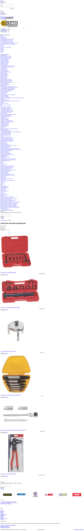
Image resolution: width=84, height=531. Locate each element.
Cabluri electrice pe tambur (5, 209)
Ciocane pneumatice (4, 64)
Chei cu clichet (3, 185)
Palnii (1, 162)
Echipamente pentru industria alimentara (7, 86)
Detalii (6, 274)
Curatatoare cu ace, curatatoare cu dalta (7, 65)
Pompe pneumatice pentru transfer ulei (7, 165)
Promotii (2, 45)
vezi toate (2, 488)
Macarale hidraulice (4, 143)
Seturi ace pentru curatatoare (5, 105)
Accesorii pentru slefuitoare (5, 109)
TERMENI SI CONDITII (5, 527)
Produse (6, 29)
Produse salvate (3, 30)
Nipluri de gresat (3, 176)
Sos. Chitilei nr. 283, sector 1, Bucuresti (8, 501)
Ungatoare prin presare (4, 173)
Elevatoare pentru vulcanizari (5, 153)
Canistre (1, 164)
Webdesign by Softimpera (79, 529)
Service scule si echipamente (5, 47)
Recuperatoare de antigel (4, 156)
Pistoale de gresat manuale (5, 171)
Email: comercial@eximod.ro (5, 503)
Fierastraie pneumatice (4, 70)
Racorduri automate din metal (5, 116)
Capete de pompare (3, 124)
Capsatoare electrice (4, 208)
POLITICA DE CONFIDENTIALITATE (8, 525)
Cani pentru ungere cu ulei (5, 160)
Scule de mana (3, 179)
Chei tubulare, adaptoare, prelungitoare (7, 180)
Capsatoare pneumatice (4, 62)
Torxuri (1, 183)
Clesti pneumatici (3, 68)
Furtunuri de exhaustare (4, 96)
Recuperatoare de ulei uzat (5, 169)
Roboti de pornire (3, 155)
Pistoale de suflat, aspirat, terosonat (6, 82)
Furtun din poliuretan (4, 95)
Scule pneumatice (3, 55)
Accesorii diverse (3, 113)
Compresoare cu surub (4, 125)
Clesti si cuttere (3, 191)
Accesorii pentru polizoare (5, 107)
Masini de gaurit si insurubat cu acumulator (8, 199)
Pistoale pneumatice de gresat (5, 81)
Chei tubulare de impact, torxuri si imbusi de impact (9, 100)
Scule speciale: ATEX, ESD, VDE (6, 42)
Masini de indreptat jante (4, 152)
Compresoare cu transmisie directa (6, 120)
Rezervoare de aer (3, 126)
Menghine (2, 195)
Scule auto (2, 181)
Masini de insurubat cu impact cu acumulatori (8, 197)
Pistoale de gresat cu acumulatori (6, 178)
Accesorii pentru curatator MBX (6, 108)
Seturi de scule (3, 193)
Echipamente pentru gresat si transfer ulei (7, 159)
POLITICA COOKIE (4, 526)
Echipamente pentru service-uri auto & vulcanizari (9, 148)
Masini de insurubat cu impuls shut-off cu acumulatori (10, 202)
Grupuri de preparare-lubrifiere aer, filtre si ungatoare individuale (12, 97)
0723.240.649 (2, 16)
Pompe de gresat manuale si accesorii (7, 174)
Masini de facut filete (4, 60)
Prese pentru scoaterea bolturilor (6, 150)
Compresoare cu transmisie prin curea (7, 121)
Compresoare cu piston (4, 118)
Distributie (2, 49)
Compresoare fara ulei (4, 119)
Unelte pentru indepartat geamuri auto (7, 66)
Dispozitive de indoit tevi (4, 147)
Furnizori (2, 50)
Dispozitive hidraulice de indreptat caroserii (8, 145)
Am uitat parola (2, 12)
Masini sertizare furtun (4, 129)
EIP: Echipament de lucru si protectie (7, 38)
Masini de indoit (3, 85)
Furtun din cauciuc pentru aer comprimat (7, 94)
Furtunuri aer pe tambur (4, 91)
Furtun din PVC (3, 93)
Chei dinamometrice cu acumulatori (6, 210)
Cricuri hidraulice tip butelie (5, 132)
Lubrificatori (2, 177)
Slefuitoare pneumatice (4, 75)
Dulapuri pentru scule (4, 194)
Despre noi (2, 36)
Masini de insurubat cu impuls (5, 57)
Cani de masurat (3, 163)
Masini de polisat (3, 76)
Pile (1, 106)
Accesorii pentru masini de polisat (6, 110)
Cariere (1, 51)
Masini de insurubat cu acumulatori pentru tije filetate (10, 207)
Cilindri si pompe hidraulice (5, 146)
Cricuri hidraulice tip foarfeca (5, 134)
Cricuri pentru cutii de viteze (5, 137)
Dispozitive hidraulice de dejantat (6, 141)
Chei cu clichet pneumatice (5, 58)
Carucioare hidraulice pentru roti (6, 139)
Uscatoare (2, 127)
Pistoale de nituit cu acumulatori (6, 198)
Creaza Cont (2, 14)
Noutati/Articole (3, 514)
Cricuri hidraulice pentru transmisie (6, 138)
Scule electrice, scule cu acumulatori (6, 196)
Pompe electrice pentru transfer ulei (6, 166)
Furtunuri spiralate (3, 92)
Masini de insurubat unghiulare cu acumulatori (8, 206)
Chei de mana (2, 189)
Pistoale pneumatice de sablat (5, 79)
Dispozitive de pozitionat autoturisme (7, 140)
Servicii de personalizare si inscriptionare (7, 44)
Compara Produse (3, 518)
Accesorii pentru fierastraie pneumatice (7, 89)
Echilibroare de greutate (4, 99)
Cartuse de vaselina (3, 172)
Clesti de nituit (3, 182)
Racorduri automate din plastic (5, 115)
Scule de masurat (3, 188)
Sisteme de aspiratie (4, 77)
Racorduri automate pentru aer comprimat (7, 114)
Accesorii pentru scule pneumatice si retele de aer (9, 87)
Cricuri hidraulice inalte (4, 144)
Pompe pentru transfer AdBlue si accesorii (8, 170)
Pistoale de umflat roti (4, 83)
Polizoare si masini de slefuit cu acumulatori (8, 205)
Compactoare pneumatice (5, 84)
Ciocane (1, 192)
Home (1, 35)
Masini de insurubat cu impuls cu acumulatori (8, 203)
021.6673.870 (2, 17)
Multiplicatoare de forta (4, 187)
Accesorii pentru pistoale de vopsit (6, 111)
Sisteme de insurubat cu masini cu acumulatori (8, 204)
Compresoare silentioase (4, 123)
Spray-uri (2, 161)
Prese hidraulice (3, 142)
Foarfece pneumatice (4, 69)
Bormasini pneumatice (4, 59)
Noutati (1, 48)
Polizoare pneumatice (4, 74)
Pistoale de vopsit (3, 78)
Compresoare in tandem (4, 122)
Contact (1, 52)
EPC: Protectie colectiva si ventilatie (6, 41)
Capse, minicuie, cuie (4, 102)
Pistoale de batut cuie (4, 63)
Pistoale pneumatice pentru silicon (6, 80)
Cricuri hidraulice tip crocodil (5, 130)
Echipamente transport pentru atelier (6, 154)
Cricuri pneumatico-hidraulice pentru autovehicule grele (10, 131)
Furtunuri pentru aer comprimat (6, 90)
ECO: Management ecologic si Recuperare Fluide (9, 43)
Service (1, 46)
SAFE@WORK (3, 37)
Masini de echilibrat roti (4, 151)
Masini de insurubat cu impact (5, 56)
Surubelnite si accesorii (4, 190)
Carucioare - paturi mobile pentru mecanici (8, 158)
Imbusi (1, 184)
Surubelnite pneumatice (4, 61)
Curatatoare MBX (3, 67)
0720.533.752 (2, 18)
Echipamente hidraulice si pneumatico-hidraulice (9, 128)
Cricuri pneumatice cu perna (5, 133)
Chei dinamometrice (4, 186)
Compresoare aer (3, 117)
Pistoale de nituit (3, 73)
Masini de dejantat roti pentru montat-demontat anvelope (10, 149)
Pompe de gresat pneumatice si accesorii (7, 175)
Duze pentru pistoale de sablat (5, 112)
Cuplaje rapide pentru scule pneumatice (7, 88)
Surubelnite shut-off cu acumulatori (6, 201)
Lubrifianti (2, 98)
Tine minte (12, 8)
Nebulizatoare (2, 157)
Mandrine (2, 101)
